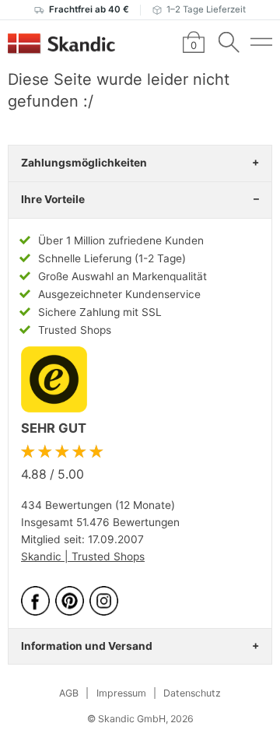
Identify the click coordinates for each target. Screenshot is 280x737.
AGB (69, 693)
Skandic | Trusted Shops (83, 556)
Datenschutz (192, 693)
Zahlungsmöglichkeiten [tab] (84, 162)
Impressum (121, 693)
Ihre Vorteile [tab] (53, 199)
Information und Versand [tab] (86, 646)
